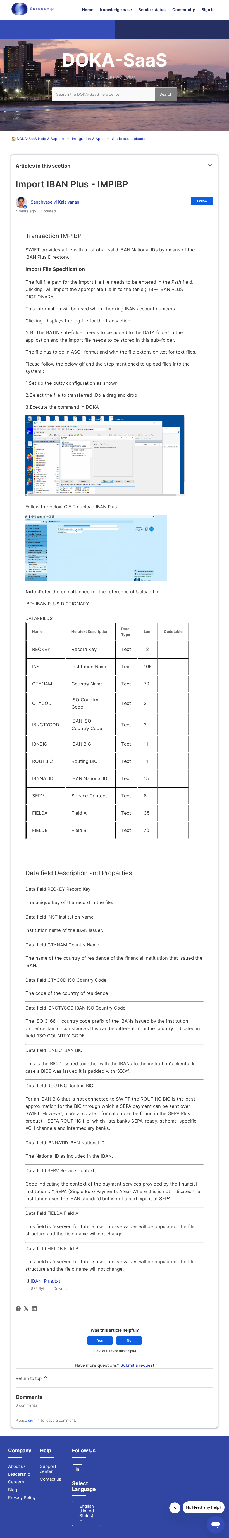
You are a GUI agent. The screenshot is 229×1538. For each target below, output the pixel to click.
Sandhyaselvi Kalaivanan (55, 202)
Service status (152, 9)
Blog (12, 1489)
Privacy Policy (22, 1497)
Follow (202, 201)
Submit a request (137, 1365)
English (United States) (86, 1511)
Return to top (29, 1378)
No (129, 1340)
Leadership (19, 1474)
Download (62, 1288)
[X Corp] (26, 1308)
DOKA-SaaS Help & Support (41, 138)
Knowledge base (116, 9)
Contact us (50, 1479)
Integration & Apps (88, 138)
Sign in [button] (208, 9)
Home (87, 9)
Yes (100, 1340)
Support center (48, 1469)
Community (183, 9)
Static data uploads (128, 138)
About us (17, 1466)
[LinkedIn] (34, 1308)
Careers (16, 1482)
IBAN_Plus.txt (45, 1281)
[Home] (32, 13)
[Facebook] (18, 1308)
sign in (34, 1420)
